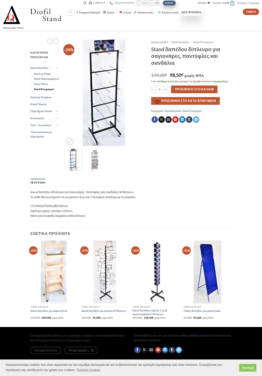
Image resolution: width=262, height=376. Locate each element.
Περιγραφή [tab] (37, 182)
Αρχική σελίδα (159, 42)
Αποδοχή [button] (248, 367)
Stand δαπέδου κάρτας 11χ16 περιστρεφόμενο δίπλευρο (149, 312)
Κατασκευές (145, 12)
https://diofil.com (192, 335)
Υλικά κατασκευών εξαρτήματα (41, 134)
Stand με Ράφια (42, 73)
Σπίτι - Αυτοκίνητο (41, 125)
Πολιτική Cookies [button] (88, 370)
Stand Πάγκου (38, 104)
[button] (224, 3)
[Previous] (71, 92)
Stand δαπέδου (39, 67)
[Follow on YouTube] (157, 3)
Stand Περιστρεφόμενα (46, 78)
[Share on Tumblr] (189, 119)
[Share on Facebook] (155, 119)
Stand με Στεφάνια (40, 97)
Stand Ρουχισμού (44, 89)
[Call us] (151, 3)
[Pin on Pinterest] (175, 119)
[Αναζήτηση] (84, 3)
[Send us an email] (145, 3)
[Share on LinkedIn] (182, 119)
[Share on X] (161, 119)
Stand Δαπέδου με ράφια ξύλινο (48, 310)
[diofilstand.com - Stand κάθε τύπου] (32, 15)
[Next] (138, 92)
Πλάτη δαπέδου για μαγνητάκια (202, 310)
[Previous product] (56, 41)
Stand (110, 12)
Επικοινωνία (170, 12)
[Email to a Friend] (168, 119)
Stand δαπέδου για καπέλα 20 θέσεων (103, 310)
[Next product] (50, 41)
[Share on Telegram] (196, 119)
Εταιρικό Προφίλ (89, 12)
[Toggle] (56, 68)
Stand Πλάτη (41, 84)
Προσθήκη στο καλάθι (194, 89)
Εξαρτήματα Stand (41, 111)
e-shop (127, 12)
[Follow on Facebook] (139, 3)
